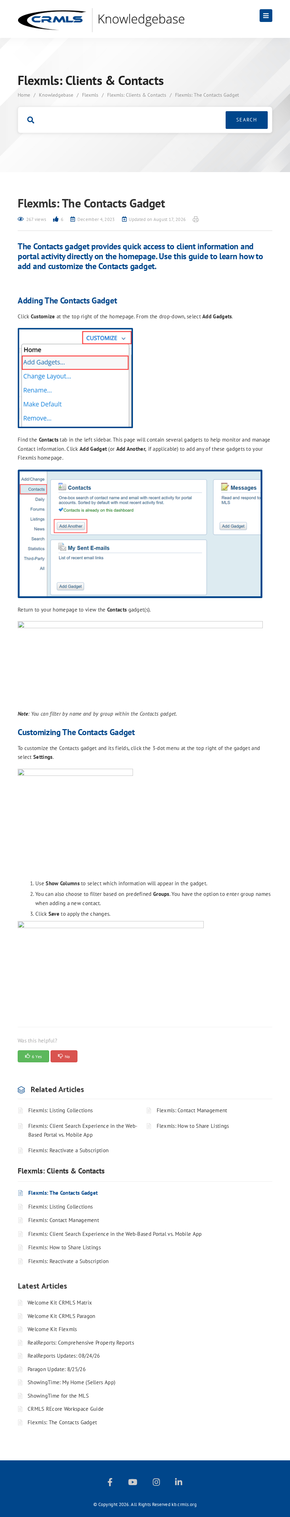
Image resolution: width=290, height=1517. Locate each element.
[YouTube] (132, 1484)
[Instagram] (156, 1484)
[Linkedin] (178, 1484)
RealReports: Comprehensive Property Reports (81, 1342)
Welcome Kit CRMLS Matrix (60, 1302)
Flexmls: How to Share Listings (193, 1126)
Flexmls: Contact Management (192, 1110)
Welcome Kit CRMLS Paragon (61, 1316)
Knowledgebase (56, 95)
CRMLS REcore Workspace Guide (66, 1408)
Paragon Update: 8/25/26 (57, 1369)
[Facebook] (110, 1484)
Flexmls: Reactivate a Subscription (68, 1150)
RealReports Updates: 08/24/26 (64, 1355)
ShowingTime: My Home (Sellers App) (71, 1382)
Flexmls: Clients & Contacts (136, 95)
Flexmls (90, 95)
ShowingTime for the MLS (58, 1395)
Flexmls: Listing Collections (60, 1110)
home (24, 95)
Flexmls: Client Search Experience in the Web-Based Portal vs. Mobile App (83, 1130)
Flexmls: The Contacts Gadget (63, 1192)
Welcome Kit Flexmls (52, 1329)
